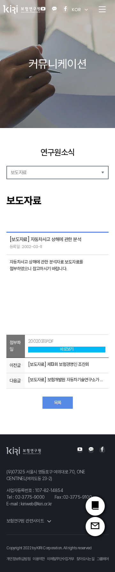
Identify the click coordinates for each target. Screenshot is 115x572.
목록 (57, 402)
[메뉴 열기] (102, 9)
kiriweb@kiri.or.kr (36, 503)
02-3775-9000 (29, 497)
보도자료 (19, 172)
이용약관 (38, 559)
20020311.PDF (40, 341)
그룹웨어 (103, 559)
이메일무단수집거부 (60, 559)
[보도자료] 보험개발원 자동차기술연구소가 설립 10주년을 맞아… (66, 379)
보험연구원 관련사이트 (25, 520)
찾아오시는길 (85, 559)
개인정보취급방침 (18, 559)
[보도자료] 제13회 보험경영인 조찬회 (58, 364)
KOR (76, 9)
